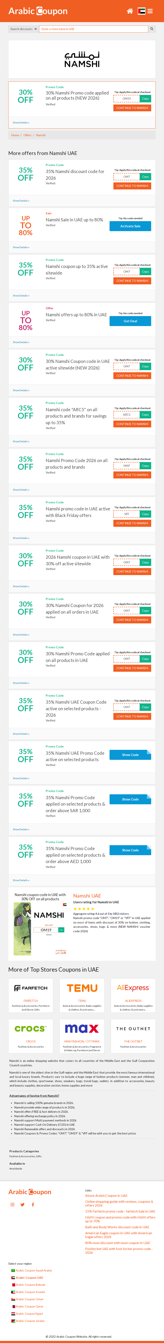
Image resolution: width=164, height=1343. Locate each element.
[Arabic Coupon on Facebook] (33, 1204)
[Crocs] (31, 1028)
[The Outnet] (133, 1028)
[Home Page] (37, 10)
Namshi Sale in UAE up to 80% (74, 219)
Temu (82, 1000)
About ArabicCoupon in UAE (106, 1195)
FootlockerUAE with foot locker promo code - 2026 (119, 1250)
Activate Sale (130, 226)
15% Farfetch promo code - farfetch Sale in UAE (120, 1211)
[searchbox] (93, 29)
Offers (27, 135)
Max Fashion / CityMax (82, 1041)
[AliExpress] (133, 987)
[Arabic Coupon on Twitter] (23, 1204)
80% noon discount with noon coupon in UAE (117, 1243)
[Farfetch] (31, 987)
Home (15, 135)
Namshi (40, 135)
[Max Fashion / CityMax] (82, 1028)
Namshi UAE (87, 896)
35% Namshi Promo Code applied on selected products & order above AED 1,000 (75, 855)
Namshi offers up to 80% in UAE (76, 314)
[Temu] (82, 987)
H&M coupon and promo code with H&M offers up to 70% (120, 1219)
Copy (145, 98)
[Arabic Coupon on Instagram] (12, 1204)
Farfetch (31, 1000)
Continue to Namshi (132, 108)
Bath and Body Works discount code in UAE (117, 1227)
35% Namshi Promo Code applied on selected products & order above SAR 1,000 (75, 804)
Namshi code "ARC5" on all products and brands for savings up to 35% (76, 416)
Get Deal (130, 321)
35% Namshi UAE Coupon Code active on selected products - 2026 (76, 708)
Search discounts (22, 29)
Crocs (31, 1041)
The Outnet (133, 1041)
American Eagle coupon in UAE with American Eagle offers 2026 (118, 1235)
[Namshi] (82, 59)
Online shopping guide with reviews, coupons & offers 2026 (119, 1203)
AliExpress (133, 1000)
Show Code (130, 755)
